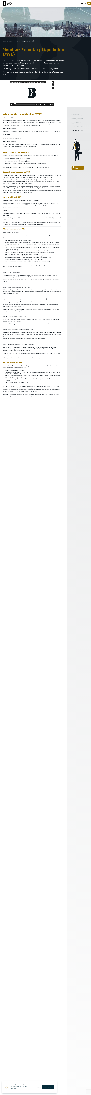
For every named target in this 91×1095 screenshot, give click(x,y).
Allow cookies (48, 1087)
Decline (39, 1087)
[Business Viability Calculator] (89, 3)
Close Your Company (8, 41)
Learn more (14, 1088)
